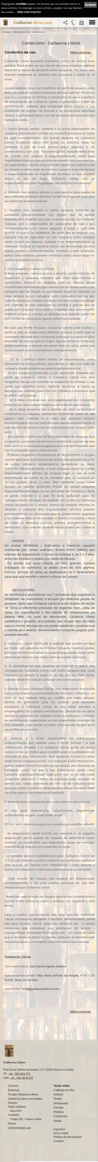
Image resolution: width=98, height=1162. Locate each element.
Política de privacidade (68, 1137)
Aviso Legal (61, 1133)
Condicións (38, 32)
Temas (58, 1098)
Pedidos (59, 1112)
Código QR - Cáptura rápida (25, 1119)
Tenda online (62, 1085)
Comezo (6, 32)
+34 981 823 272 (19, 1073)
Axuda (58, 1120)
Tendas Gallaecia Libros (23, 1094)
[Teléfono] (73, 24)
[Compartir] (66, 24)
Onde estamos (17, 1106)
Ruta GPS (15, 1110)
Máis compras (80, 52)
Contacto (13, 1115)
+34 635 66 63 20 (21, 1077)
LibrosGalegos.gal (19, 1128)
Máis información (29, 12)
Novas (12, 1123)
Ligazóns (59, 1129)
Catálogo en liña (21, 32)
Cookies (59, 1141)
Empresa (13, 1090)
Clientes (59, 1107)
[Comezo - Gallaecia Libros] (5, 22)
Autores (58, 1094)
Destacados (61, 1103)
